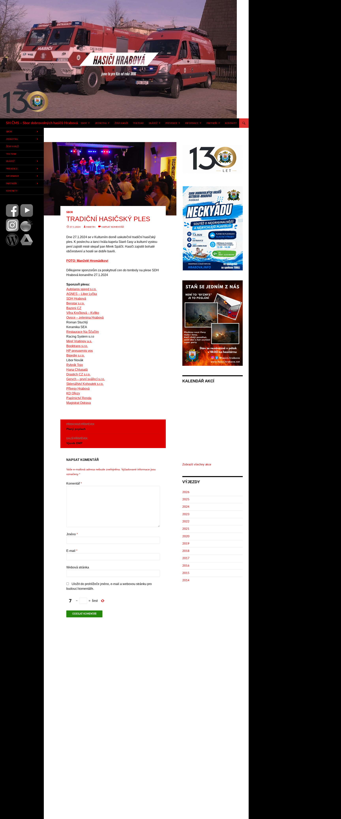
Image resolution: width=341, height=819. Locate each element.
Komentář (74, 483)
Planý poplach (80, 427)
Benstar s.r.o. (75, 303)
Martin (90, 227)
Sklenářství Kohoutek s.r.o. (84, 384)
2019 (185, 543)
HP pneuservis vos (79, 350)
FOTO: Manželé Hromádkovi (87, 260)
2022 (185, 521)
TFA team (138, 123)
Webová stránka (77, 567)
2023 (185, 514)
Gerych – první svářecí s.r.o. (85, 379)
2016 (185, 565)
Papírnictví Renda (78, 398)
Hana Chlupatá (77, 369)
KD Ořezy (73, 393)
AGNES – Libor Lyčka (81, 294)
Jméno (72, 534)
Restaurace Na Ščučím (82, 331)
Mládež (153, 123)
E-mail (71, 550)
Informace (191, 123)
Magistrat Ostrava (78, 402)
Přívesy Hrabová (78, 388)
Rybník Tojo (74, 365)
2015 (185, 573)
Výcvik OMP (77, 441)
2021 (185, 528)
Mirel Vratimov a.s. (79, 341)
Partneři (211, 123)
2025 (185, 499)
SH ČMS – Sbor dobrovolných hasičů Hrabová (42, 123)
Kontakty (231, 123)
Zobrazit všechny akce (196, 464)
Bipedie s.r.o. (75, 355)
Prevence (171, 123)
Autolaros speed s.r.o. (81, 289)
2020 (185, 536)
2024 (185, 506)
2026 (185, 492)
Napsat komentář (112, 227)
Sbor (84, 123)
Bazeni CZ (73, 308)
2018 (185, 550)
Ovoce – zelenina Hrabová (85, 317)
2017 (185, 558)
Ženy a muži (121, 123)
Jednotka (101, 123)
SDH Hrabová (76, 298)
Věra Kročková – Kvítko (82, 312)
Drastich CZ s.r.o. (78, 374)
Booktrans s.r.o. (77, 346)
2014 (185, 580)
